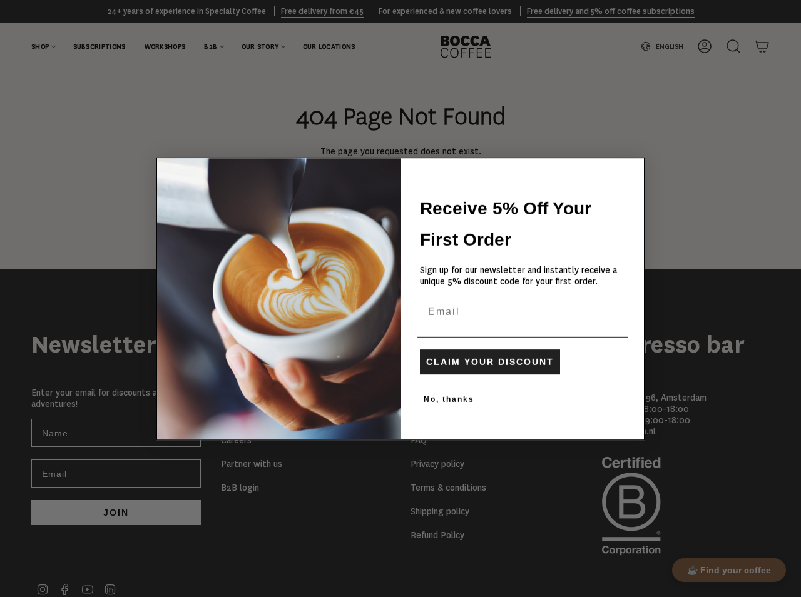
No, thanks (449, 399)
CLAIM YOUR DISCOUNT (490, 362)
